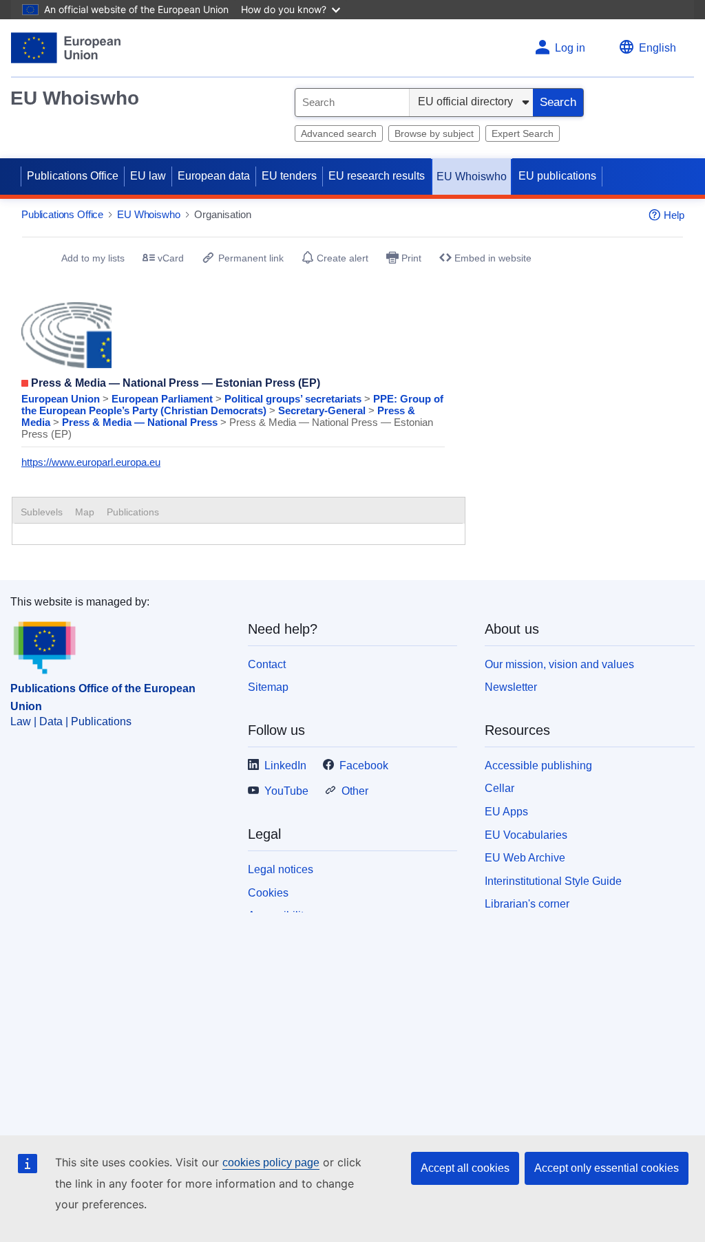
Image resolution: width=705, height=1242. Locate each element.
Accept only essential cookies (606, 1168)
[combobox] (352, 102)
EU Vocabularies (526, 835)
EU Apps (506, 811)
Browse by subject (434, 133)
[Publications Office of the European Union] (65, 47)
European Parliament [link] (163, 399)
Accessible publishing (538, 765)
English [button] (657, 48)
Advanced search (339, 133)
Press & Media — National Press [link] (141, 422)
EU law (148, 176)
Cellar (499, 788)
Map (84, 511)
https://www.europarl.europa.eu (90, 462)
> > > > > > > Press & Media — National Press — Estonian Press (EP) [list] (232, 416)
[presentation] (85, 512)
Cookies (268, 893)
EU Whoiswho (74, 98)
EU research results (376, 176)
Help (674, 215)
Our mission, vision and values (559, 664)
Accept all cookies (465, 1168)
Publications (133, 511)
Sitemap (268, 687)
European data (214, 176)
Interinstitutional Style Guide (553, 881)
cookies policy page (270, 1162)
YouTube (286, 791)
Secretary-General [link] (323, 410)
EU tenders (289, 176)
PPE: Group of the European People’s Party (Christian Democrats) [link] (232, 404)
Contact (267, 664)
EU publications (557, 176)
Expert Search (523, 133)
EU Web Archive (525, 858)
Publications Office (72, 176)
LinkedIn (285, 765)
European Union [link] (62, 399)
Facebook (363, 765)
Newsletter (511, 687)
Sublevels (42, 511)
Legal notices (280, 869)
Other (354, 791)
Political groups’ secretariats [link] (294, 399)
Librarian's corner (527, 904)
